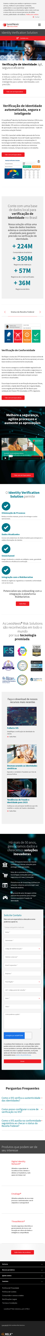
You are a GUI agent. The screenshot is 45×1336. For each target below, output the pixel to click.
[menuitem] (23, 1288)
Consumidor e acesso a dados (13, 1295)
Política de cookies (32, 14)
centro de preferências (23, 1055)
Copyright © (5, 1325)
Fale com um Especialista (15, 92)
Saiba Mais (22, 604)
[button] (22, 948)
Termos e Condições (9, 1303)
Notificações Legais (9, 1299)
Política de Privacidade (10, 1288)
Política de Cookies (9, 1292)
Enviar (22, 1061)
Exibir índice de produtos (22, 1252)
